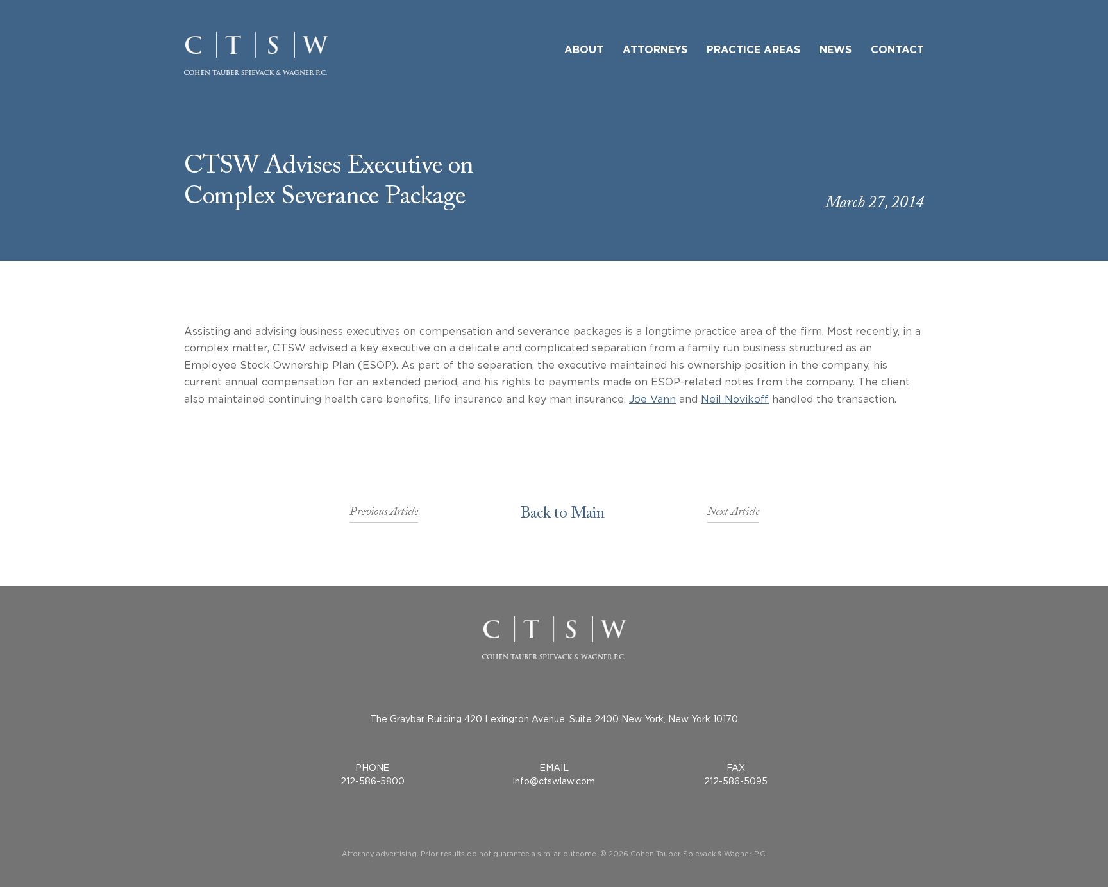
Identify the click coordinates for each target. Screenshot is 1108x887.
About (583, 50)
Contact (897, 50)
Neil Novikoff (735, 399)
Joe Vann (652, 399)
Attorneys (655, 50)
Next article (733, 515)
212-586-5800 (372, 780)
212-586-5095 (736, 780)
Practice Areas (753, 50)
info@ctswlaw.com (554, 780)
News (835, 50)
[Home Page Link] (256, 53)
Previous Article (383, 515)
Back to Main (563, 515)
